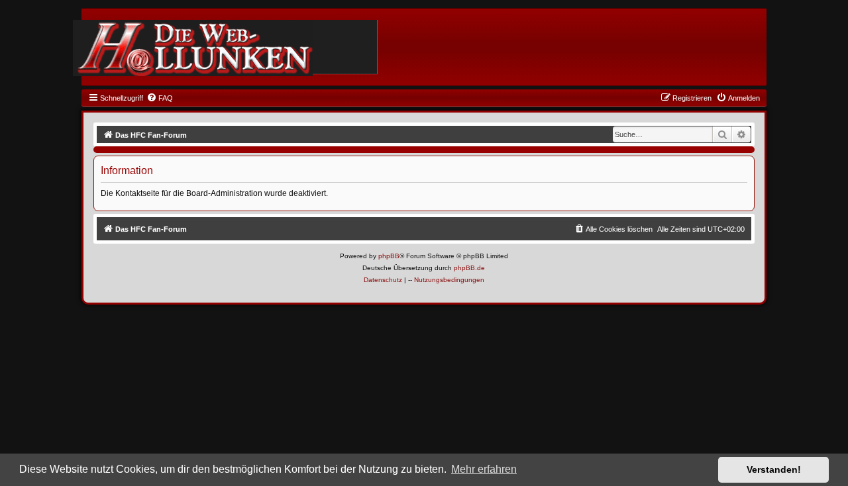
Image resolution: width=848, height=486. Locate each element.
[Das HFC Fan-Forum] (193, 48)
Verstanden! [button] (774, 469)
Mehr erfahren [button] (484, 469)
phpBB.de (469, 267)
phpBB (388, 256)
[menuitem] (159, 98)
